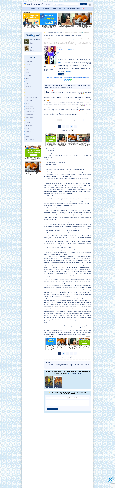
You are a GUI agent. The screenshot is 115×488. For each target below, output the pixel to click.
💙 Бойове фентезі (28, 119)
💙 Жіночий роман (28, 100)
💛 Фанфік (26, 136)
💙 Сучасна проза (78, 39)
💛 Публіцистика (27, 80)
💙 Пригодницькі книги (28, 66)
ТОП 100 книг (46, 8)
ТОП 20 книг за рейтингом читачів (71, 8)
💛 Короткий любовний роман (30, 101)
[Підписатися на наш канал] (83, 8)
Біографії (33, 8)
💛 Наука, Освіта (27, 86)
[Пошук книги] (76, 4)
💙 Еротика (26, 103)
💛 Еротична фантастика (29, 139)
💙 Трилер (26, 128)
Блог (39, 8)
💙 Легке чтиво (27, 59)
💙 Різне (26, 112)
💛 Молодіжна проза (28, 114)
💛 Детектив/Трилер (28, 117)
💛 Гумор (26, 83)
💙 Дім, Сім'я (26, 69)
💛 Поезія (26, 89)
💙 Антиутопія (27, 122)
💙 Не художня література (29, 134)
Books (39, 4)
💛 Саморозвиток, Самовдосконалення (32, 77)
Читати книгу (61, 74)
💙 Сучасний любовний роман (30, 97)
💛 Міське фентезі (28, 126)
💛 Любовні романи (28, 61)
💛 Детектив (26, 98)
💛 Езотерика (27, 64)
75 (71, 126)
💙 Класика (26, 78)
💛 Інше (25, 92)
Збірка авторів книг (56, 8)
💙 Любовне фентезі (28, 106)
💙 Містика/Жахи (27, 131)
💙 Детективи (27, 81)
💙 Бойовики (27, 72)
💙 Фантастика (27, 84)
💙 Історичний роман (28, 125)
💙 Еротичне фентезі (28, 109)
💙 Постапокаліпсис (28, 137)
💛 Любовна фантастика (29, 108)
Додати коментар (52, 408)
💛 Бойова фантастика (29, 120)
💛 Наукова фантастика (29, 111)
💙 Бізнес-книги (27, 75)
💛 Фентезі (26, 70)
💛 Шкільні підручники (28, 67)
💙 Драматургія (27, 91)
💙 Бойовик (26, 140)
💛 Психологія (27, 73)
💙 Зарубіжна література (29, 94)
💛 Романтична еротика (29, 105)
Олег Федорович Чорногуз (59, 39)
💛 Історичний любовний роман (30, 123)
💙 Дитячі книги (27, 87)
